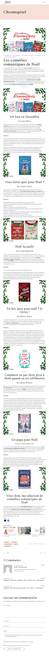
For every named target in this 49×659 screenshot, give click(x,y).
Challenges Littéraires (27, 55)
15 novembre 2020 (18, 565)
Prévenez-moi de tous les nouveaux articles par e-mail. (17, 645)
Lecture (43, 55)
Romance (14, 56)
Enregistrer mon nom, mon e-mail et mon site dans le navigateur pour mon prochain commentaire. (23, 636)
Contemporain (37, 55)
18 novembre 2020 (7, 578)
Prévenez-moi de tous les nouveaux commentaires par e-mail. (18, 641)
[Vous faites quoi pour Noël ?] (24, 530)
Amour (6, 542)
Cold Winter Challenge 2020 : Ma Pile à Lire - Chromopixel (27, 580)
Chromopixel (17, 55)
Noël (16, 544)
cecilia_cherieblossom (20, 567)
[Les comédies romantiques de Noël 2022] (10, 530)
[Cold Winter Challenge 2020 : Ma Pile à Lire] (38, 530)
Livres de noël (7, 56)
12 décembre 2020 (7, 586)
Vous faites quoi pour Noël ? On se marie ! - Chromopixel (26, 588)
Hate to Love (8, 544)
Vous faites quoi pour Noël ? (24, 534)
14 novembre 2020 (7, 55)
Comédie (14, 542)
